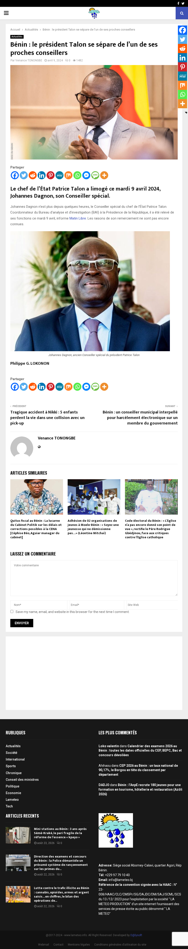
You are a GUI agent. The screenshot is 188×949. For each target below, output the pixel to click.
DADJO (104, 785)
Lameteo (12, 799)
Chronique (14, 773)
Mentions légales (79, 944)
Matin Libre (77, 218)
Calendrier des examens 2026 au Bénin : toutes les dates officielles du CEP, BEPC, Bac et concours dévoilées (140, 750)
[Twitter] (24, 175)
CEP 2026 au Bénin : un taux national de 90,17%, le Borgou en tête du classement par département (138, 770)
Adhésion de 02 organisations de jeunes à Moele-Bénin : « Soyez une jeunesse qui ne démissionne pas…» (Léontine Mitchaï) (93, 527)
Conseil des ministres (22, 779)
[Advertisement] (94, 673)
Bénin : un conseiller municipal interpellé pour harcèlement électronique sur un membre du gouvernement (140, 418)
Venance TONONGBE (28, 60)
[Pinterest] (51, 175)
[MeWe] (59, 175)
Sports (11, 766)
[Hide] (186, 112)
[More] (104, 175)
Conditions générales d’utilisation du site (120, 944)
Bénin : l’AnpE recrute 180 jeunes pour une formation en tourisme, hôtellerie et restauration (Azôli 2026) (140, 789)
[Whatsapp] (77, 175)
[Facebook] (15, 175)
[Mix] (68, 175)
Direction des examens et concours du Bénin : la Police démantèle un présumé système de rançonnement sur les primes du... (61, 863)
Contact (58, 944)
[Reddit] (33, 175)
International (15, 759)
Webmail (43, 944)
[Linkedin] (42, 175)
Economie (13, 793)
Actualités (16, 36)
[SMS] (95, 175)
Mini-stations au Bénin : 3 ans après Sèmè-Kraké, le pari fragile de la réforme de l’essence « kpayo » (60, 833)
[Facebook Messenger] (86, 175)
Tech (9, 806)
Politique (12, 786)
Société (11, 753)
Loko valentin (109, 746)
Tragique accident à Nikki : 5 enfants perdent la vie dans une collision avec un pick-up (47, 418)
